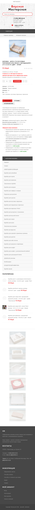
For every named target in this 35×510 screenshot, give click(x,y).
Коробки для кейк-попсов (11, 240)
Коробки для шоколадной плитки (13, 254)
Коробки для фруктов (9, 230)
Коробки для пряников (10, 180)
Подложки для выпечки (10, 194)
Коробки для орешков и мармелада (13, 244)
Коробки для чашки (9, 219)
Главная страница (8, 35)
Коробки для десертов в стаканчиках (14, 212)
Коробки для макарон (10, 187)
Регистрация (7, 493)
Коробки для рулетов (9, 237)
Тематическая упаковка (10, 226)
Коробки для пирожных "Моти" (12, 208)
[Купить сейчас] (26, 81)
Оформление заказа (9, 471)
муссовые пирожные (16, 94)
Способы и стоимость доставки (12, 477)
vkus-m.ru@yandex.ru (12, 455)
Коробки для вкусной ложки (11, 215)
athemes (27, 507)
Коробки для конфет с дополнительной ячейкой (17, 251)
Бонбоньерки (7, 261)
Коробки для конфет (9, 247)
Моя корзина (7, 496)
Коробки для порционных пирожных (14, 205)
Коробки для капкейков (10, 173)
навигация (8, 31)
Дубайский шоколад (9, 258)
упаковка (7, 94)
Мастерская (17, 8)
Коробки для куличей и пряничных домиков (15, 233)
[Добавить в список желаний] (23, 81)
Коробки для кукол (9, 222)
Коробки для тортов (9, 176)
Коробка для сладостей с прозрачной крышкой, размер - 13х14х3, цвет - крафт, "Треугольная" (19, 298)
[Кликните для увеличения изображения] (17, 48)
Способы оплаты (8, 474)
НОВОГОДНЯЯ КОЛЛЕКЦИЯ (11, 169)
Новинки (6, 162)
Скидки (6, 166)
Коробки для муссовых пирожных (13, 201)
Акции (5, 480)
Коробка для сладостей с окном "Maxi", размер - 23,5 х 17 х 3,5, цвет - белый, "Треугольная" (18, 308)
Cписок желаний (8, 499)
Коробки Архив (8, 269)
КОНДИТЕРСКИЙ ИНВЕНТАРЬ (11, 265)
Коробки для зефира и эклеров (12, 190)
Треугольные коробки (10, 183)
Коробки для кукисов (9, 198)
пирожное (25, 94)
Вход (5, 490)
